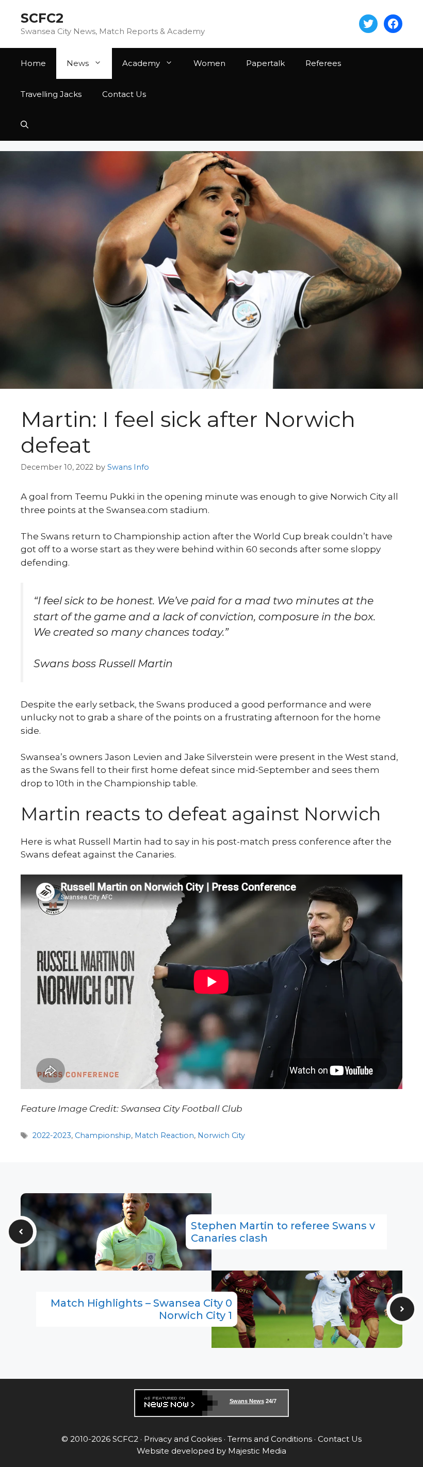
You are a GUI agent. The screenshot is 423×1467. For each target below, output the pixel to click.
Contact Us (124, 94)
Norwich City (221, 1135)
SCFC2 (42, 18)
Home (33, 63)
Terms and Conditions (269, 1439)
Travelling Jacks (51, 94)
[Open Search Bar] (24, 125)
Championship (103, 1135)
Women (209, 63)
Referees (323, 63)
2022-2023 (51, 1135)
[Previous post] (21, 1231)
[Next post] (402, 1309)
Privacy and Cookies (183, 1439)
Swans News (247, 1401)
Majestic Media (257, 1451)
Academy (141, 63)
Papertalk (265, 63)
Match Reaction (164, 1135)
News (78, 63)
